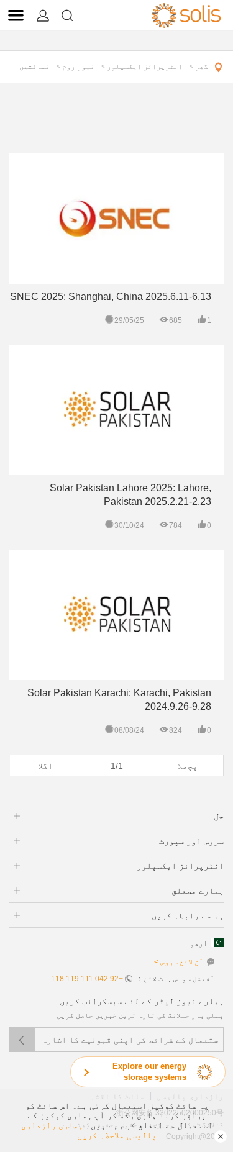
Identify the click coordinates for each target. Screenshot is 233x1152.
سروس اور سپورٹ (191, 841)
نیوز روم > (75, 66)
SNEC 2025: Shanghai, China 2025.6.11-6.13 (110, 296)
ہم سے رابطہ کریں (188, 915)
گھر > (198, 66)
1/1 (117, 766)
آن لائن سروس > (178, 962)
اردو (199, 943)
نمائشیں (34, 66)
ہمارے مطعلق (197, 891)
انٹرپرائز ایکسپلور (180, 866)
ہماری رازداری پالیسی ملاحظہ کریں (89, 1130)
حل (219, 816)
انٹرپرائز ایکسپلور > (142, 66)
